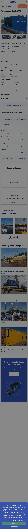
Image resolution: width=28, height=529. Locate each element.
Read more (20, 520)
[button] (14, 526)
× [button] (27, 502)
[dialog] (14, 515)
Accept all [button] (14, 523)
